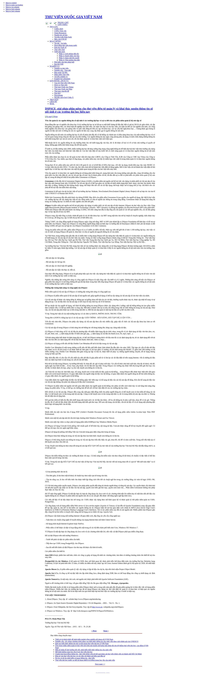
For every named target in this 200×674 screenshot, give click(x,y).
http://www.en (97, 607)
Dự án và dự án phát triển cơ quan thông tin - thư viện (75, 658)
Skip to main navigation (14, 5)
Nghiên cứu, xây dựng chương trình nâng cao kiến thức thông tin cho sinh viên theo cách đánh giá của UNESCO (96, 641)
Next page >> (100, 664)
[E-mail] (48, 117)
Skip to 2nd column (13, 9)
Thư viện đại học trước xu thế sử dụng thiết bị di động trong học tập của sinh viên (85, 660)
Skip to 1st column (12, 7)
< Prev (94, 631)
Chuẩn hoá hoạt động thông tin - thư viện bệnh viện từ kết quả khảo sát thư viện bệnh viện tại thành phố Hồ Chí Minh (98, 654)
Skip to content (11, 3)
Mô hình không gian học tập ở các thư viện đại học (73, 652)
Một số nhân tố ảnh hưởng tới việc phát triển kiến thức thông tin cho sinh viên (83, 650)
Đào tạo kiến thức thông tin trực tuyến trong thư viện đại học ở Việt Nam (82, 644)
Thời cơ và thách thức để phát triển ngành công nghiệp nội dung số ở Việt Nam (84, 639)
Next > (106, 631)
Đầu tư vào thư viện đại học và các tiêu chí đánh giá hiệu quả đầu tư (80, 656)
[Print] (55, 117)
